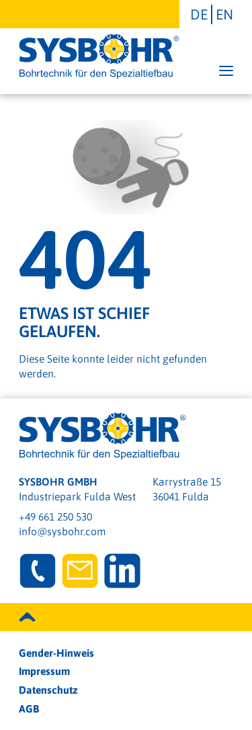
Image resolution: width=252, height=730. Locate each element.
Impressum (44, 671)
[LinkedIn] (122, 571)
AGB (29, 708)
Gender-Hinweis (56, 653)
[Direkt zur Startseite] (99, 56)
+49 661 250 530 (55, 516)
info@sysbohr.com (62, 531)
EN (224, 14)
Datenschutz (48, 690)
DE (199, 14)
